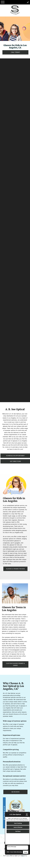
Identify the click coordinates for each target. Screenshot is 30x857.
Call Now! (17, 831)
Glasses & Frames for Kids (15, 569)
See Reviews (15, 792)
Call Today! (15, 52)
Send (25, 852)
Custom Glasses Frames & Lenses (15, 664)
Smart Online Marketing (16, 852)
